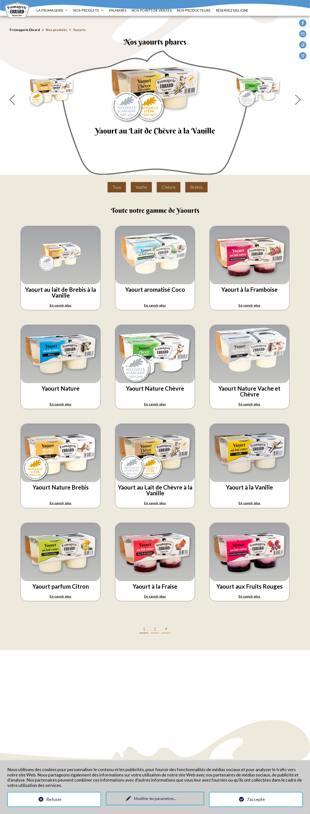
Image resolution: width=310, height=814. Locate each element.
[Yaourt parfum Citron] (60, 578)
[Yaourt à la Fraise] (155, 578)
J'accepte (256, 799)
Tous (116, 187)
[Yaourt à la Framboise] (249, 281)
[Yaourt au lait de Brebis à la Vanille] (60, 281)
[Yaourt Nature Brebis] (52, 89)
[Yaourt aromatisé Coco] (155, 281)
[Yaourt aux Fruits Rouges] (249, 578)
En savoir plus (60, 305)
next (166, 628)
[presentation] (12, 99)
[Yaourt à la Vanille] (249, 479)
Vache (141, 187)
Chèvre (169, 187)
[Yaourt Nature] (60, 380)
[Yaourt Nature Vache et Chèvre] (249, 380)
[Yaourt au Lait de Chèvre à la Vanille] (155, 89)
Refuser (54, 799)
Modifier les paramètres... (155, 798)
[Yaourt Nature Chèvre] (258, 89)
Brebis (196, 187)
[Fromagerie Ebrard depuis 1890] (17, 15)
